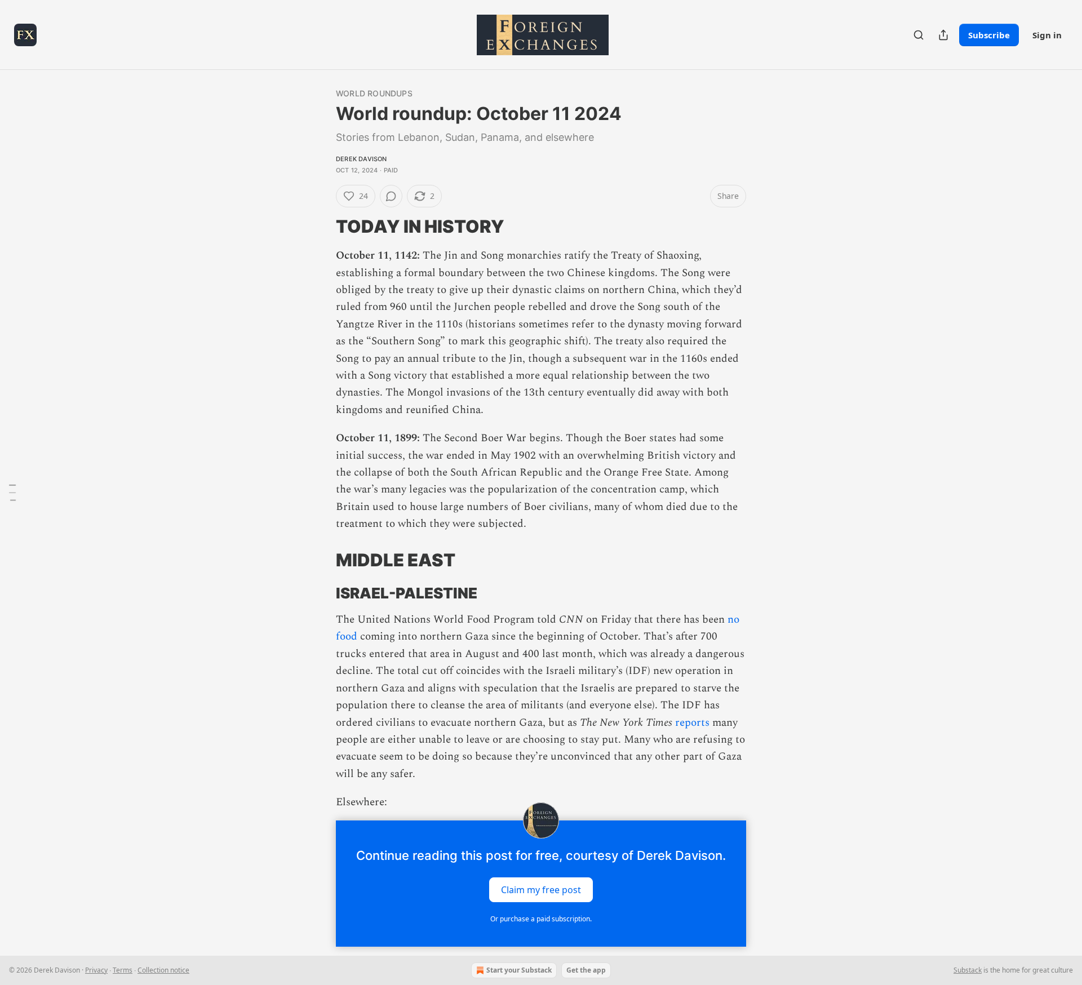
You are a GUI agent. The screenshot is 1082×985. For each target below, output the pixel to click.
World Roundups (374, 93)
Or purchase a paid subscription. (541, 919)
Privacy (96, 970)
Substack (968, 970)
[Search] (918, 35)
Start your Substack (519, 970)
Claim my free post (541, 889)
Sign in (1047, 35)
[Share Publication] (943, 35)
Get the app (586, 970)
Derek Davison (361, 159)
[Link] (320, 227)
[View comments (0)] (391, 196)
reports (692, 723)
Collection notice (163, 970)
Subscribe (989, 35)
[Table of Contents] (12, 492)
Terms (122, 970)
